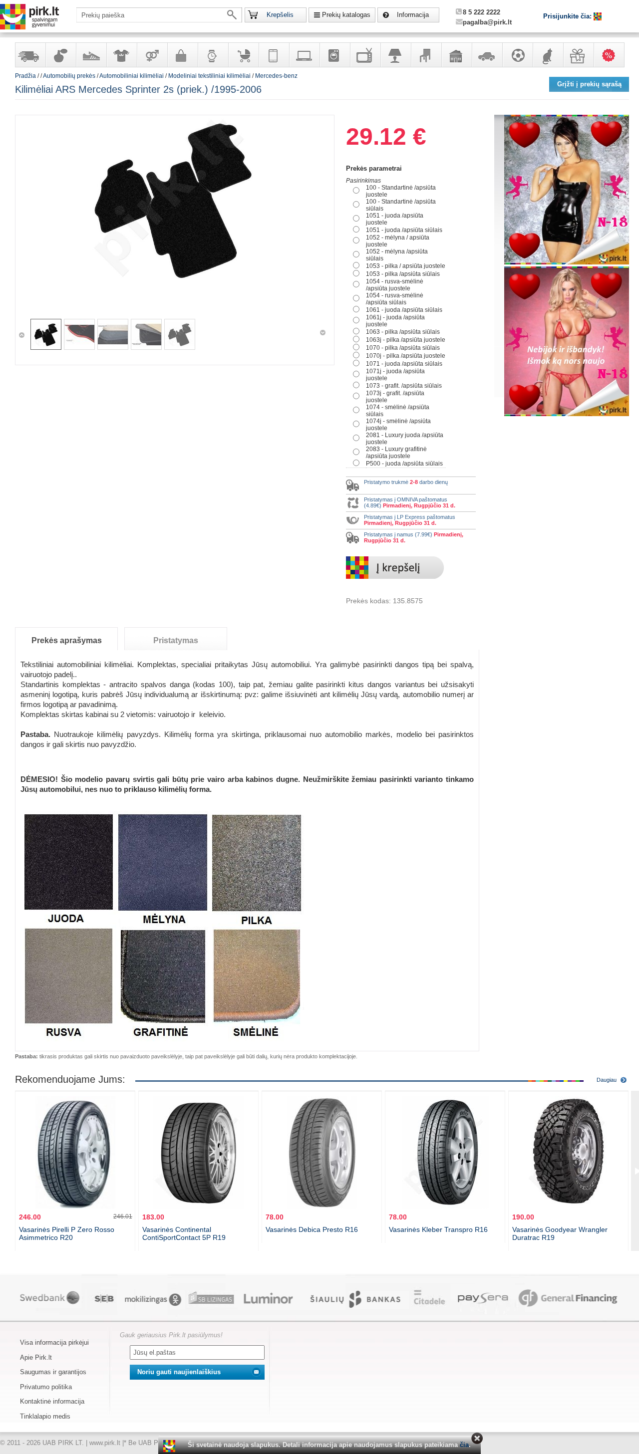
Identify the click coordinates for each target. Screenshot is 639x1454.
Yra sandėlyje (29, 55)
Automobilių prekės (486, 55)
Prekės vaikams (243, 55)
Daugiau (607, 1080)
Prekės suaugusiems (151, 55)
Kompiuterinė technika (304, 55)
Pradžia (25, 75)
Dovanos (578, 55)
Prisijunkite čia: (568, 16)
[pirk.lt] (170, 1446)
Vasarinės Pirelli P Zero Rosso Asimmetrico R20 (66, 1233)
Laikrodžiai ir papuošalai (212, 55)
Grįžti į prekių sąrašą (589, 84)
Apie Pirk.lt (36, 1357)
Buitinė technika (334, 55)
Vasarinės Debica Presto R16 (312, 1229)
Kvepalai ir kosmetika (60, 55)
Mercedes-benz (276, 75)
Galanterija (182, 55)
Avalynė (90, 55)
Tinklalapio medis (45, 1416)
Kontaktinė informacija (52, 1401)
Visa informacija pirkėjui (54, 1342)
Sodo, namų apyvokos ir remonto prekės (456, 55)
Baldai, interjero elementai (425, 55)
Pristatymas (175, 640)
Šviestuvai (395, 55)
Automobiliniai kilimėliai (131, 75)
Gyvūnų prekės (547, 55)
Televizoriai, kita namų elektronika (364, 55)
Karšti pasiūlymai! (612, 55)
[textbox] (159, 14)
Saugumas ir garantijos (53, 1372)
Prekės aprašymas (66, 640)
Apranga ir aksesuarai (121, 55)
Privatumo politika (46, 1387)
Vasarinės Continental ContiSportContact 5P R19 (184, 1233)
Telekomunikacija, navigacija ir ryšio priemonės (273, 55)
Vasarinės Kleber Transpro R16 (438, 1229)
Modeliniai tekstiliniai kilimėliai (209, 75)
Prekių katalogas (346, 14)
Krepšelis (280, 14)
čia (464, 1445)
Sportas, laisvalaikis (517, 55)
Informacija (413, 14)
